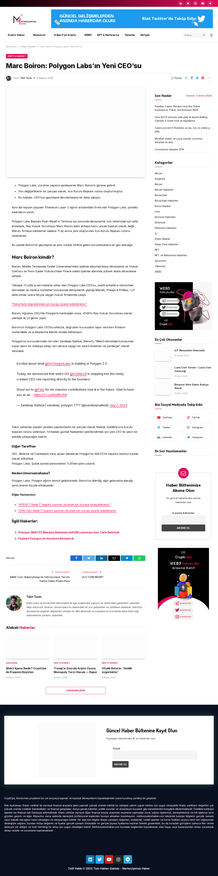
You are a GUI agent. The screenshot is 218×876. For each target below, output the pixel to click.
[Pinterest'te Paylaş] (202, 78)
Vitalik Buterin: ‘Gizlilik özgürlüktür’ (117, 670)
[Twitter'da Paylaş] (197, 78)
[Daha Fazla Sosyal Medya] (209, 78)
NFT (157, 249)
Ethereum (160, 222)
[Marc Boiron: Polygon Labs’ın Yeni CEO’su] (75, 131)
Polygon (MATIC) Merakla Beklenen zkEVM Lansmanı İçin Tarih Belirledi (68, 532)
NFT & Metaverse (108, 35)
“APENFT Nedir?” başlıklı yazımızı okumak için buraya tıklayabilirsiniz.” (64, 504)
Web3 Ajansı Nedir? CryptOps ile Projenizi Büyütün (26, 670)
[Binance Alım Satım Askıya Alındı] (163, 388)
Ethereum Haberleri (165, 227)
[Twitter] (99, 859)
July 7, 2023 (118, 405)
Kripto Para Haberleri (166, 244)
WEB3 (88, 35)
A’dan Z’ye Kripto (65, 35)
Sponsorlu (160, 260)
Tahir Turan (26, 78)
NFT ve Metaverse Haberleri (171, 255)
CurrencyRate (204, 95)
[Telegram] (127, 859)
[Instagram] (118, 859)
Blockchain (161, 195)
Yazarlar (130, 35)
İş (156, 233)
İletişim (145, 35)
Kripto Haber (16, 35)
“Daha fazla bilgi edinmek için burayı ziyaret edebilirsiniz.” (49, 304)
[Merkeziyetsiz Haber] (25, 19)
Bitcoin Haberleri (164, 189)
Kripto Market (17, 56)
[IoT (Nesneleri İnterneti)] (163, 354)
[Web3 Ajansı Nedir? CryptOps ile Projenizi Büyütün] (27, 646)
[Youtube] (109, 859)
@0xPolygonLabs (58, 363)
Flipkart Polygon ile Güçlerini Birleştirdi (46, 538)
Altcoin (158, 173)
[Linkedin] (90, 859)
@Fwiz (39, 389)
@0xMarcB (78, 374)
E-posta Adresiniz (183, 513)
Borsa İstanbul (163, 206)
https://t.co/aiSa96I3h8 (50, 395)
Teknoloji (160, 266)
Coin (157, 211)
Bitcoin (158, 184)
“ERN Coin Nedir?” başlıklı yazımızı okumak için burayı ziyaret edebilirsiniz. (67, 510)
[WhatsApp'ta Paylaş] (186, 78)
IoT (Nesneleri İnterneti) (189, 350)
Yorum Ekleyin (75, 690)
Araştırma (12, 663)
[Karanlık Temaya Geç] (211, 35)
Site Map (9, 844)
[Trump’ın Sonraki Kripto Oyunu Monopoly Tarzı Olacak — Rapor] (75, 646)
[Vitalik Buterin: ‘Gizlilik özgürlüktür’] (123, 646)
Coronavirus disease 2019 (169, 149)
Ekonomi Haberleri (165, 217)
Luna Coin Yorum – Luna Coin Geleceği (192, 369)
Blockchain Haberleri (166, 200)
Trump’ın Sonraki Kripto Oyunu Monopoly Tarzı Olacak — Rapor (75, 670)
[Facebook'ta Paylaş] (191, 78)
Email (116, 748)
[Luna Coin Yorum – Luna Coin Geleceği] (163, 371)
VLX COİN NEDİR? (92, 577)
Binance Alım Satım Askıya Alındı (191, 386)
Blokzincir (39, 35)
